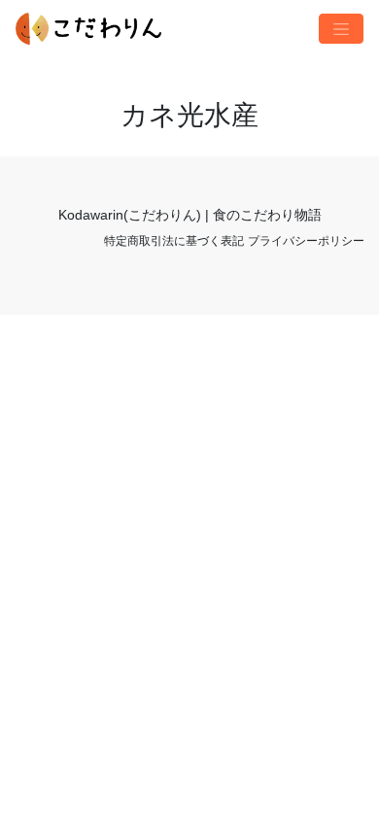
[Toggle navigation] (341, 29)
